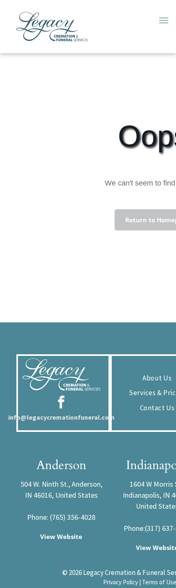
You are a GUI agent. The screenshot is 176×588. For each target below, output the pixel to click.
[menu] (164, 20)
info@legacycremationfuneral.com (61, 417)
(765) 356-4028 (72, 517)
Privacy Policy (120, 582)
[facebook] (61, 403)
